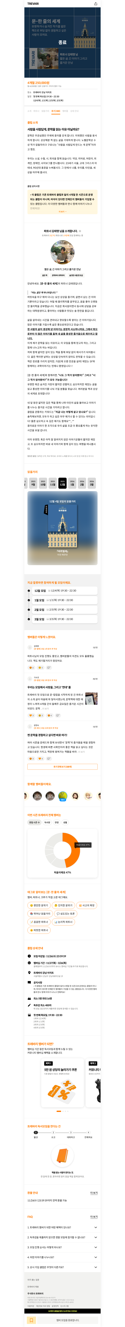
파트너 (36, 111)
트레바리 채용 (33, 1287)
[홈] (33, 4)
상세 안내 (74, 111)
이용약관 (30, 1306)
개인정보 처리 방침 (43, 1306)
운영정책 (55, 1306)
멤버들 (65, 111)
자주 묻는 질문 (33, 1280)
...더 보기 (45, 709)
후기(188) (55, 111)
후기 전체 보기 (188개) (63, 767)
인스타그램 (64, 1306)
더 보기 (94, 1193)
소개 (29, 111)
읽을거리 (45, 111)
